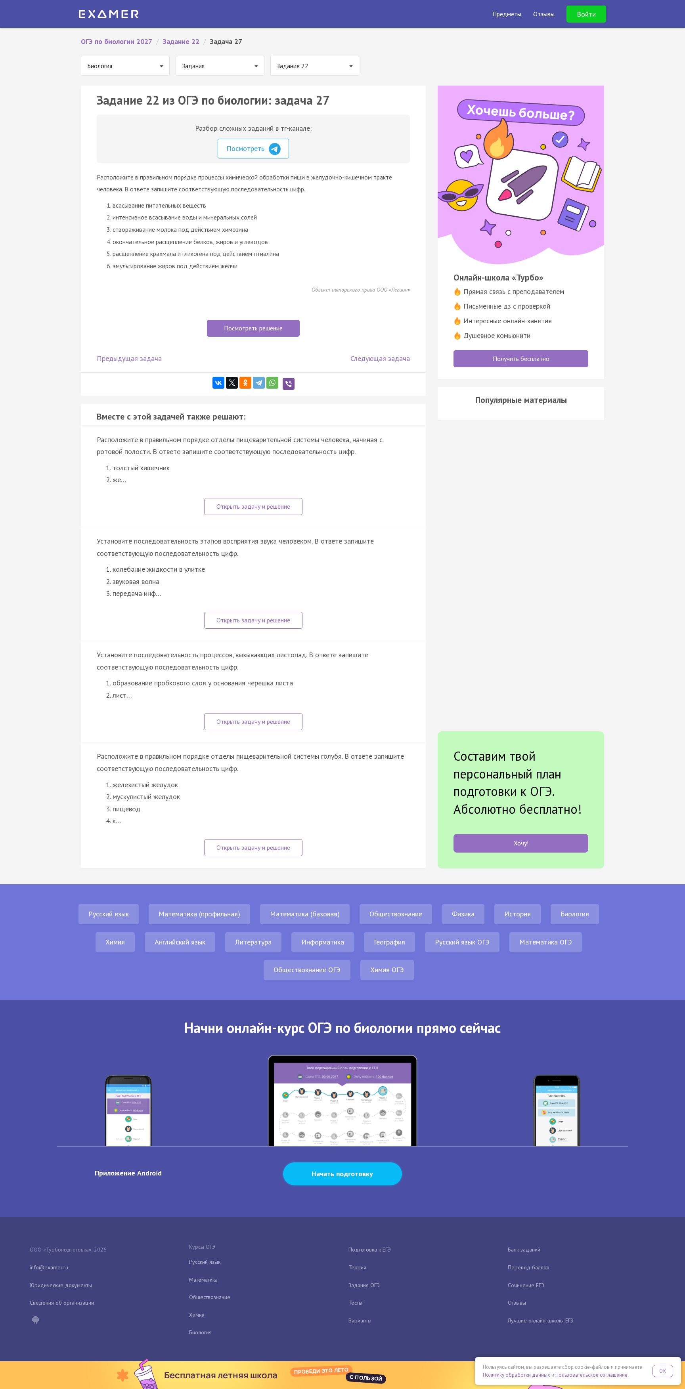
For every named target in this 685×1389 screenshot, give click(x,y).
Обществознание (395, 913)
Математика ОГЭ (545, 941)
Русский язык (108, 913)
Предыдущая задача (129, 358)
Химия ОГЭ (387, 969)
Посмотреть (246, 148)
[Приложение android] (35, 1320)
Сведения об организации (62, 1302)
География (389, 941)
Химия (115, 941)
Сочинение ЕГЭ (526, 1285)
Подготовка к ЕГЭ (369, 1249)
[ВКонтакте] (218, 383)
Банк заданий (524, 1249)
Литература (253, 941)
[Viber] (289, 384)
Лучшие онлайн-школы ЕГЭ (541, 1320)
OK (662, 1371)
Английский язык (180, 941)
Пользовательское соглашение (591, 1375)
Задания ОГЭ (364, 1285)
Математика (203, 1279)
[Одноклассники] (245, 383)
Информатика (322, 941)
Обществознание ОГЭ (307, 969)
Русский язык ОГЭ (462, 941)
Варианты (359, 1320)
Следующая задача (380, 358)
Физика (463, 913)
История (517, 913)
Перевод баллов (528, 1267)
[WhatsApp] (272, 383)
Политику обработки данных (516, 1375)
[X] (232, 383)
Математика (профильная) (199, 913)
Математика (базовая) (305, 913)
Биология (575, 913)
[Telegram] (259, 383)
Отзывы (517, 1302)
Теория (357, 1267)
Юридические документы (61, 1285)
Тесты (355, 1302)
